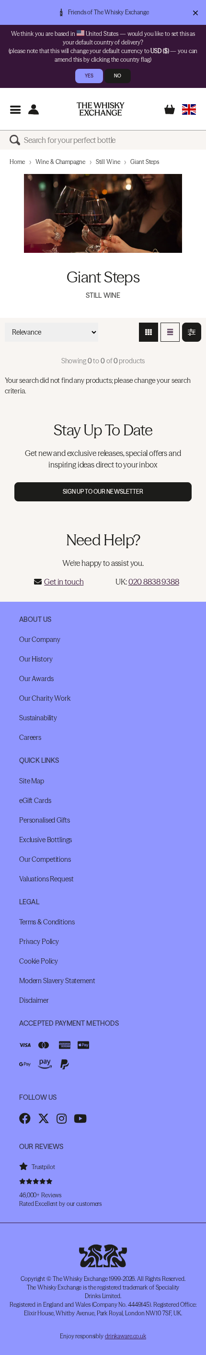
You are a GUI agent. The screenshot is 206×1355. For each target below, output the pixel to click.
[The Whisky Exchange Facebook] (25, 1118)
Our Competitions (45, 859)
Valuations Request (46, 879)
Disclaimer (34, 1000)
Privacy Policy (39, 941)
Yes (89, 76)
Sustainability (38, 718)
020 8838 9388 (153, 581)
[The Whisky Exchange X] (43, 1118)
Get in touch (63, 581)
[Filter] (191, 332)
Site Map (31, 781)
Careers (30, 737)
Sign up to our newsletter (103, 491)
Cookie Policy (38, 961)
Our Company (39, 639)
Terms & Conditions (46, 922)
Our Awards (36, 678)
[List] (170, 332)
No (117, 76)
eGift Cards (35, 800)
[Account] (33, 109)
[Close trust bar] (195, 12)
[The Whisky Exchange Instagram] (62, 1118)
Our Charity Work (44, 698)
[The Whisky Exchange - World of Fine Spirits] (101, 109)
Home (17, 161)
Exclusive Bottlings (45, 839)
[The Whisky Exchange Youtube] (80, 1118)
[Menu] (15, 109)
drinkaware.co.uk (125, 1336)
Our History (35, 659)
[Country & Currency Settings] (189, 109)
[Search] (16, 140)
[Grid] (148, 332)
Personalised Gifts (44, 820)
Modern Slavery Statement (57, 980)
